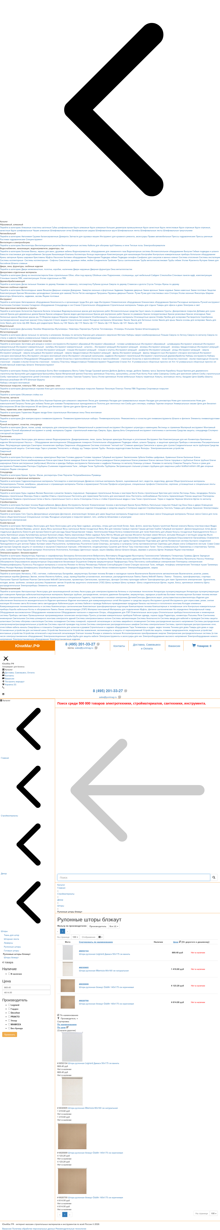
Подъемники (6, 498)
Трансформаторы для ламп (161, 579)
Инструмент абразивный (78, 343)
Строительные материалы (123, 304)
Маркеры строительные (11, 495)
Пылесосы (27, 564)
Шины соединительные (148, 582)
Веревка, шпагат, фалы (35, 528)
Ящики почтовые (51, 295)
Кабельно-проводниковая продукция (120, 603)
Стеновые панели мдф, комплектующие (192, 275)
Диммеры (25, 576)
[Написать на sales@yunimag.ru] (9, 653)
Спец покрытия (45, 319)
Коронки (49, 400)
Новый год (176, 504)
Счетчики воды (33, 448)
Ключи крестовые (54, 460)
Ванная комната (179, 525)
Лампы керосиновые (75, 534)
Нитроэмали (85, 316)
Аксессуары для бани (44, 525)
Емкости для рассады (54, 531)
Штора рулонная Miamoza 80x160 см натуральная (104, 969)
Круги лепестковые (169, 227)
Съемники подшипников (60, 465)
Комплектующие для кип (175, 439)
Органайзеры (199, 537)
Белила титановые (52, 310)
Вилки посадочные (89, 528)
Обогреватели (7, 561)
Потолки (104, 483)
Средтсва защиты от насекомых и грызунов (33, 546)
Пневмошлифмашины (11, 564)
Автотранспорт (28, 591)
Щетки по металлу (202, 498)
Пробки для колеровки (175, 316)
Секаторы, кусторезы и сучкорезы (115, 543)
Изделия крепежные (57, 600)
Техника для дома (180, 627)
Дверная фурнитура (100, 269)
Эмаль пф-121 (120, 322)
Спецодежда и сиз (64, 304)
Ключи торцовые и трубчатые (178, 460)
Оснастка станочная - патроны (44, 361)
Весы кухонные (54, 528)
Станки (77, 304)
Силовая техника (20, 304)
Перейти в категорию (10, 227)
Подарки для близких (47, 507)
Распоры (31, 465)
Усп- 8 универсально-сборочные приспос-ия (149, 361)
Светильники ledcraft (48, 579)
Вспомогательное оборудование (167, 251)
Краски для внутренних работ (108, 313)
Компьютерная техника (140, 606)
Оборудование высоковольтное (15, 612)
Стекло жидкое (60, 319)
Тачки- (153, 546)
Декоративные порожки (32, 388)
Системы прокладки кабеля (133, 579)
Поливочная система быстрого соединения (189, 540)
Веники (19, 528)
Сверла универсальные (28, 337)
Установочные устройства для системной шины (23, 630)
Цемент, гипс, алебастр (95, 516)
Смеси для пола (209, 513)
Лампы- (160, 576)
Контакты (119, 646)
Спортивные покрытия (158, 388)
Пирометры (85, 328)
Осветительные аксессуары (144, 612)
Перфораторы (121, 561)
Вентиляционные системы (74, 245)
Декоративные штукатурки (47, 513)
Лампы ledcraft (148, 576)
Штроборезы (45, 567)
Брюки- (24, 474)
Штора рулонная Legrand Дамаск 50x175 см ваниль (104, 952)
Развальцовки (20, 465)
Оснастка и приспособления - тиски (149, 358)
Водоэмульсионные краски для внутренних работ (86, 310)
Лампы (137, 576)
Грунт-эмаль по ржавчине (151, 310)
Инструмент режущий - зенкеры (132, 346)
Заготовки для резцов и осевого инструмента (43, 343)
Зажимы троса (149, 370)
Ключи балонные (185, 457)
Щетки (160, 549)
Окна (184, 504)
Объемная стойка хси (32, 394)
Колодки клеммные (191, 603)
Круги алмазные (81, 227)
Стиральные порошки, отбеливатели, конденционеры (81, 546)
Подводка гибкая (109, 257)
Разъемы (192, 615)
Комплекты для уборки (161, 531)
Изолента (50, 576)
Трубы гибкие (174, 260)
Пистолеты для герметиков (85, 495)
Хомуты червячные (145, 376)
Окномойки (132, 537)
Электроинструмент (44, 364)
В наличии (16, 973)
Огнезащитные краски (145, 316)
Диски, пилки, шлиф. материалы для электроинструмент (49, 427)
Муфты (49, 257)
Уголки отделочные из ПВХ (53, 278)
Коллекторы (80, 254)
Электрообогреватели (154, 245)
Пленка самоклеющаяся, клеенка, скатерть (78, 540)
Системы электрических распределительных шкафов (113, 624)
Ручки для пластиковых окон (155, 292)
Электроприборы (29, 585)
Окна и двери (194, 504)
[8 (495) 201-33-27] (12, 653)
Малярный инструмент (192, 427)
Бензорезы (69, 555)
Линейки (37, 328)
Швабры (110, 549)
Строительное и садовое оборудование (109, 627)
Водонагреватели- (62, 439)
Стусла (150, 284)
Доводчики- (76, 289)
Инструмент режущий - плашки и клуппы (95, 349)
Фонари (10, 567)
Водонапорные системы (139, 251)
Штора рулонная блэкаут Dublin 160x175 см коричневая (106, 1002)
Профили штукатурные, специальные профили (131, 483)
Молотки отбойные (151, 558)
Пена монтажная (93, 412)
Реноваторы (92, 564)
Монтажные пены (75, 412)
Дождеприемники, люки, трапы (87, 439)
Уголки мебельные (126, 376)
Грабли (157, 528)
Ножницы (209, 558)
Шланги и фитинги (181, 418)
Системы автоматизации (124, 618)
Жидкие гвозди (39, 412)
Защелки (211, 289)
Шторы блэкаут (11, 957)
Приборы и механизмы (190, 442)
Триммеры (212, 564)
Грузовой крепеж (100, 370)
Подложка (141, 388)
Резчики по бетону (76, 564)
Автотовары (27, 525)
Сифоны (54, 260)
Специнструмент (34, 239)
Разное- (130, 292)
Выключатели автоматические (164, 573)
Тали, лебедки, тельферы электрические (170, 564)
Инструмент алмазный (191, 343)
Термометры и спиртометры (193, 546)
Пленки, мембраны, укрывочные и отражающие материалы (46, 483)
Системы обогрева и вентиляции (28, 621)
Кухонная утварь (56, 534)
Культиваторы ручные (36, 534)
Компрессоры (61, 558)
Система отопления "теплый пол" (107, 445)
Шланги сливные (19, 263)
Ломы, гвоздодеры (199, 492)
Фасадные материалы (100, 319)
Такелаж (77, 376)
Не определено (180, 609)
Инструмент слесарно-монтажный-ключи (47, 355)
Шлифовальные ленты (128, 230)
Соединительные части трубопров (192, 445)
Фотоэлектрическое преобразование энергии (144, 633)
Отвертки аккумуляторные (100, 561)
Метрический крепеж (72, 373)
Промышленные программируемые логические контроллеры (58, 615)
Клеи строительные (58, 275)
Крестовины (39, 257)
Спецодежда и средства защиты (110, 507)
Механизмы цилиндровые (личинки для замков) (48, 292)
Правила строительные (24, 498)
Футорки (203, 260)
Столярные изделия (136, 507)
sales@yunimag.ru (84, 647)
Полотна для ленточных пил (111, 403)
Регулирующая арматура (18, 445)
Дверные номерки (61, 289)
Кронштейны (49, 373)
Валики (39, 492)
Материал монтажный (98, 609)
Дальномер (26, 328)
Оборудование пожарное (79, 442)
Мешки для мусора (123, 534)
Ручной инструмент (210, 301)
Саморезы (164, 373)
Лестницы (184, 492)
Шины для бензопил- (52, 406)
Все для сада (91, 301)
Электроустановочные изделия (65, 639)
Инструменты (74, 504)
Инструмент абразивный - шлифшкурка (160, 343)
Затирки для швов (96, 513)
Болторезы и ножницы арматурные (38, 457)
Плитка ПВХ (130, 388)
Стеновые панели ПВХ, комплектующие (19, 278)
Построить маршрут (14, 681)
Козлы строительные (148, 492)
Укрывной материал (32, 549)
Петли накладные (87, 292)
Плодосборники (137, 540)
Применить (9, 1034)
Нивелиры (74, 328)
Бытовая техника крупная (179, 594)
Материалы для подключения (124, 609)
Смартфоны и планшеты (40, 627)
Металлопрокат (16, 442)
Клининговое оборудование (155, 301)
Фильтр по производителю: (72, 925)
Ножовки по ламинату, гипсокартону (74, 284)
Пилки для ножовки (53, 403)
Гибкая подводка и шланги (206, 251)
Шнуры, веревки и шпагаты (143, 549)
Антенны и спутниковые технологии (135, 591)
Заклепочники (130, 457)
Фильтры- (145, 448)
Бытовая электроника (10, 597)
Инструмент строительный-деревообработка (163, 355)
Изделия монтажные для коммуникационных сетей (93, 600)
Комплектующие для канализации (124, 254)
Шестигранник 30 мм (31, 406)
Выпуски (188, 251)
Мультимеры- (61, 328)
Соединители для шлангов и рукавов (71, 627)
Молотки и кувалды (56, 463)
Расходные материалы (188, 301)
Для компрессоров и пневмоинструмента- (42, 418)
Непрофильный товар (200, 609)
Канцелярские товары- (82, 531)
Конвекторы (194, 439)
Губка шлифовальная (62, 227)
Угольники (129, 328)
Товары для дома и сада (201, 627)
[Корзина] (2, 653)
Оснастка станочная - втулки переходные (188, 358)
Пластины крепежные (94, 373)
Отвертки (177, 463)
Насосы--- (29, 442)
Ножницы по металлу (122, 463)
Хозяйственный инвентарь (13, 364)
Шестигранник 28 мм (10, 406)
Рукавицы (96, 474)
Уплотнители (49, 549)
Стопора (173, 292)
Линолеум (110, 388)
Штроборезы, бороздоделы (65, 567)
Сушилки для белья (118, 546)
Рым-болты (141, 373)
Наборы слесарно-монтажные (15, 382)
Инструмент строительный (127, 355)
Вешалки (47, 289)
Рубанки (102, 564)
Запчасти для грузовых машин (84, 236)
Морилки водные (50, 316)
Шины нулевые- (128, 582)
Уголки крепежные (107, 376)
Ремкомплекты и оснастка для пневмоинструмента (146, 418)
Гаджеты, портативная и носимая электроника (105, 597)
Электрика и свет (191, 304)
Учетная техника (84, 633)
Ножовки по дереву (46, 284)
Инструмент (105, 301)
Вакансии (174, 646)
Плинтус (119, 388)
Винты (75, 370)
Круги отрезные (186, 227)
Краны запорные (8, 257)
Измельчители (18, 558)
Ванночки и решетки (54, 492)
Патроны (19, 403)
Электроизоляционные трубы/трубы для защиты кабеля (70, 636)
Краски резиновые (177, 313)
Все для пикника (113, 528)
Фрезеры (18, 567)
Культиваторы (89, 558)
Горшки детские (146, 528)
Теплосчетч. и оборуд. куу (70, 448)
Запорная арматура (112, 439)
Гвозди (88, 370)
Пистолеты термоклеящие (171, 495)
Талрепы (86, 376)
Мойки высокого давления (129, 558)
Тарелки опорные (164, 403)
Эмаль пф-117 (90, 322)
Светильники (19, 618)
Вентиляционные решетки (48, 245)
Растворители (193, 316)
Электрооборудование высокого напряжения (165, 636)
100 (76, 936)
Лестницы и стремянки (169, 427)
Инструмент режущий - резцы (163, 349)
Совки (210, 543)
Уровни (138, 328)
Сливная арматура (133, 445)
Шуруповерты (86, 567)
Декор (64, 504)
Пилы (131, 561)
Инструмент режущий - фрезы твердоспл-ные (142, 352)
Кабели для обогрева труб (101, 245)
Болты (50, 370)
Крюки (59, 373)
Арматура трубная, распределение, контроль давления (91, 594)
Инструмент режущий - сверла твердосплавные (65, 352)
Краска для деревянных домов (23, 313)
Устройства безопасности (59, 630)
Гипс (23, 513)
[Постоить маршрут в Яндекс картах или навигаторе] (6, 653)
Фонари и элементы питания (107, 633)
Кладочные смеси (136, 513)
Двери (58, 504)
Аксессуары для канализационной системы (58, 591)
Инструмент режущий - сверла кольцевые (20, 352)
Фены (3, 567)
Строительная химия (78, 319)
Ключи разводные (104, 460)
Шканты (209, 376)
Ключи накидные (72, 460)
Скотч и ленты (72, 498)
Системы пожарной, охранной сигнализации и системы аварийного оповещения (106, 621)
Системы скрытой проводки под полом (67, 624)
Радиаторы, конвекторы (176, 615)
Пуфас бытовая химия (40, 543)
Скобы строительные (209, 373)
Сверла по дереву (118, 284)
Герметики (26, 412)
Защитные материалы (116, 513)
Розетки (33, 579)
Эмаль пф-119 (105, 322)
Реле (200, 615)
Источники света (18, 603)
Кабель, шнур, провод (66, 576)
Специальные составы (38, 516)
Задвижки (118, 289)
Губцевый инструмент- (173, 528)
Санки (95, 543)
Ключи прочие (88, 460)
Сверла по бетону (178, 334)
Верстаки (61, 457)
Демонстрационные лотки (197, 528)
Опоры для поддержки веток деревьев (158, 537)
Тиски (90, 465)
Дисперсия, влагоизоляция (73, 513)
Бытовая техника (29, 504)
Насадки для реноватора (158, 400)
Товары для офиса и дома (170, 304)
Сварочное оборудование (77, 445)
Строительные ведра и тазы (122, 498)
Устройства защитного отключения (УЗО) (84, 582)
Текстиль (168, 507)
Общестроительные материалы (189, 480)
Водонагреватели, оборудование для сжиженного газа (99, 251)
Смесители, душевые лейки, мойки (76, 260)
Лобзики (111, 558)
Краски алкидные (54, 313)
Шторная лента (11, 938)
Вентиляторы (27, 245)
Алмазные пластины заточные (36, 227)
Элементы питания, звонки (51, 585)
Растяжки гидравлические (12, 239)
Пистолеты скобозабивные (144, 495)
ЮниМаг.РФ (27, 646)
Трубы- (102, 448)
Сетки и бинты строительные (51, 498)
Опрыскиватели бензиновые (61, 561)
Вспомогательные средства (124, 310)
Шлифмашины (31, 567)
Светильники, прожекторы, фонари (102, 579)
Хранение (198, 507)
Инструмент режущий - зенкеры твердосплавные (172, 346)
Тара (131, 627)
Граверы (188, 555)
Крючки (20, 292)
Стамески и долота (136, 284)
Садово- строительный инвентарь (81, 430)
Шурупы (41, 379)
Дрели (196, 555)
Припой (15, 579)
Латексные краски (9, 316)
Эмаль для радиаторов (41, 322)
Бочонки (25, 251)
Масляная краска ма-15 (30, 316)
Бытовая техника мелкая (205, 594)
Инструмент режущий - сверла (194, 349)
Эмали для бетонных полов (144, 319)
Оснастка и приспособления (77, 358)
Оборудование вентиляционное (50, 442)
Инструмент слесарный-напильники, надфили (91, 355)
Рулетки (95, 328)
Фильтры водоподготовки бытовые (123, 448)
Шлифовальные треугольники (177, 230)
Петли (75, 292)
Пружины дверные (117, 292)
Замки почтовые (199, 289)
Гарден (14, 1008)
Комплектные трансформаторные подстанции (105, 606)
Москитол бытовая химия (145, 534)
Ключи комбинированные (33, 460)
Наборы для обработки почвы (49, 537)
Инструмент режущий (105, 346)
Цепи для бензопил (206, 403)
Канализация (58, 254)
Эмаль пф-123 (135, 322)
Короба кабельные (18, 609)
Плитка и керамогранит (87, 483)
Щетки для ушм (88, 406)
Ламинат (100, 388)
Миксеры (28, 495)
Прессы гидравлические (183, 236)
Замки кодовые (165, 289)
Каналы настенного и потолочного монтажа (160, 603)
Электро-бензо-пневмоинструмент (110, 567)
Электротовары (210, 507)
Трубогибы (99, 465)
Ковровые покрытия (85, 388)
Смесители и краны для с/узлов (159, 445)
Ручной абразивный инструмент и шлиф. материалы (38, 430)
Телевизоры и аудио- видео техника (152, 627)
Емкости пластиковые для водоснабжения (20, 254)
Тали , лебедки (79, 465)
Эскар (14, 1020)
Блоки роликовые (37, 370)
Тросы (94, 376)
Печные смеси (194, 513)
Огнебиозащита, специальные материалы (112, 316)
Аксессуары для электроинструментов (98, 591)
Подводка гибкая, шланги (134, 442)
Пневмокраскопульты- (110, 418)
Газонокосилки (152, 555)
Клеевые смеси (153, 513)
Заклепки (161, 370)
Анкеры (25, 370)
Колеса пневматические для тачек (132, 531)
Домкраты (64, 236)
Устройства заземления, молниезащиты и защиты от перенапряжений (107, 630)
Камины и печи (121, 245)
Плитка (32, 507)
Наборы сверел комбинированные (143, 334)
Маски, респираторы (47, 474)
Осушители (81, 561)
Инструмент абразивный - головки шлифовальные (116, 343)
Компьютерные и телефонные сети (169, 606)
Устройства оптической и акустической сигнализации (49, 633)
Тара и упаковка (49, 448)
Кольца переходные (97, 254)
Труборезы (110, 465)
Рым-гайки (153, 373)
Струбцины (42, 465)
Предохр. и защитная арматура (162, 442)
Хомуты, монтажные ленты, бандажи (173, 376)
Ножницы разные (86, 537)
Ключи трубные (201, 460)
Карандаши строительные (98, 492)
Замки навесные (182, 289)
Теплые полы (136, 245)
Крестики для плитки (169, 492)
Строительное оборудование (95, 304)
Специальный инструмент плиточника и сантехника (151, 430)
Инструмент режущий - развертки (132, 349)
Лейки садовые (92, 534)
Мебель (145, 504)
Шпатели (188, 498)
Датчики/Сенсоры (136, 597)
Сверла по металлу (197, 334)
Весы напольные (71, 528)
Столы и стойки (99, 498)
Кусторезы (102, 558)
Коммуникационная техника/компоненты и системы (25, 606)
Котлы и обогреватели (39, 609)
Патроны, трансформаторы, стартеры (192, 576)
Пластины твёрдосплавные (73, 361)
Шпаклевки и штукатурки (119, 516)
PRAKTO (15, 1016)
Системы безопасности (148, 618)
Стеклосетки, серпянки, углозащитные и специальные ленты (185, 483)
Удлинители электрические (13, 519)
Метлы (109, 534)
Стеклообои (166, 275)
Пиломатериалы (8, 483)
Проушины (102, 292)
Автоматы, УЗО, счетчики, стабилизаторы (41, 573)
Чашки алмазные (41, 230)
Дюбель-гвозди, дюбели (129, 370)
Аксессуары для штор (65, 525)
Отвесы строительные (60, 495)
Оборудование (30, 358)
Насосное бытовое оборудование (70, 257)
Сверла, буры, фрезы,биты (111, 430)
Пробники (24, 579)
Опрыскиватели (185, 537)
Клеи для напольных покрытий (60, 388)
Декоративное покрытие (184, 310)
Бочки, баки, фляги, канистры (137, 525)
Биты (41, 400)
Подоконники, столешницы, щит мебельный (129, 275)
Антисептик (26, 310)
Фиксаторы (199, 292)
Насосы (200, 558)
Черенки (179, 498)
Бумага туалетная (161, 525)
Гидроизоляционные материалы (37, 480)
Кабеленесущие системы (70, 603)
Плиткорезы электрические (189, 561)
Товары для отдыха (146, 304)
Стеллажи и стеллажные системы (56, 376)
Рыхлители (86, 543)
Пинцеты (187, 463)
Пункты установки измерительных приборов (110, 615)
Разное (3, 421)
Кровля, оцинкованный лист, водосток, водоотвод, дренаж (144, 480)
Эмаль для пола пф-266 (17, 322)
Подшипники (113, 361)
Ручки (137, 292)
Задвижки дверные (133, 289)
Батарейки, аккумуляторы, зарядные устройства (142, 594)
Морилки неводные (68, 316)
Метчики (121, 334)
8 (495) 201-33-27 (80, 644)
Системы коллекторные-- (37, 260)
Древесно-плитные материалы (100, 480)
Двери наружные (81, 269)
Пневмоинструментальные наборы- (80, 418)
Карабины (171, 370)
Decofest (15, 1012)
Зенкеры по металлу (72, 334)
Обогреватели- (103, 537)
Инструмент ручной (160, 600)
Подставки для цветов (156, 540)
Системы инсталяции (209, 257)
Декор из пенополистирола (34, 275)
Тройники (112, 260)
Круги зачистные (151, 227)
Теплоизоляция (28, 486)
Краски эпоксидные (195, 313)
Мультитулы (190, 558)
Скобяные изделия (84, 507)
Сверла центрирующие (90, 337)
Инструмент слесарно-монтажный (182, 352)
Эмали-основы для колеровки (190, 319)
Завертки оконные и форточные (98, 289)
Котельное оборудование (202, 254)
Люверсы (8, 942)
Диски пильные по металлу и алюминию (41, 334)
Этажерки (169, 549)
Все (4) (115, 926)
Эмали (126, 319)
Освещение (207, 504)
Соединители (100, 260)
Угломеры (119, 328)
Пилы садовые (49, 540)
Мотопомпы (178, 558)
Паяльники (5, 579)
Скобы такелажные (9, 376)
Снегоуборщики (115, 564)
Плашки (165, 334)
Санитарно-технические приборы (47, 445)
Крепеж (173, 301)
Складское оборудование (41, 304)
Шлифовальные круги (106, 230)
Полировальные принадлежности (79, 403)
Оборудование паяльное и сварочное (80, 612)
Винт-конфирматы (63, 370)
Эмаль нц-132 (60, 322)
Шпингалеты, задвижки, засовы (27, 295)
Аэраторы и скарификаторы (49, 555)
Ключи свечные (156, 460)
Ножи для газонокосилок (183, 400)
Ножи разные (71, 537)
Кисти (134, 492)
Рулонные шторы (12, 946)
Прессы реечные (204, 236)
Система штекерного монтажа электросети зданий (51, 618)
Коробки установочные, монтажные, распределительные (105, 576)
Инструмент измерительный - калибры (35, 346)
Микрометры (48, 328)
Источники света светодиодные (42, 603)
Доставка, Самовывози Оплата (146, 646)
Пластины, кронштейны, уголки (120, 373)
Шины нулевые (112, 582)
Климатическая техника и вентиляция (108, 504)
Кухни (138, 504)
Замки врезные (150, 289)
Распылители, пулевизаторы (66, 543)
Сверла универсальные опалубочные (59, 337)
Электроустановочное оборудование (31, 639)
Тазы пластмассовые (139, 546)
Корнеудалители (201, 531)
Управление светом (54, 582)
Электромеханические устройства (167, 448)
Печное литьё (34, 540)
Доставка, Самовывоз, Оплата (20, 672)
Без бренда (17, 1028)
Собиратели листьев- (196, 543)
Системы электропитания (152, 624)
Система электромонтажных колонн (93, 618)
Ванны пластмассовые (199, 525)
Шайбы (200, 376)
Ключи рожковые (140, 460)
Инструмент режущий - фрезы (104, 352)
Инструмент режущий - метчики (27, 349)
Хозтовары (74, 549)
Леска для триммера (98, 400)
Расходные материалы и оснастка (50, 564)
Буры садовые (28, 492)
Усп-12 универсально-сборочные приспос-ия (194, 361)
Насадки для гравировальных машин (127, 400)
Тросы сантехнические (128, 260)
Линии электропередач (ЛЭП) (72, 609)
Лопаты (212, 492)
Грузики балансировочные (46, 236)
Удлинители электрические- (189, 579)
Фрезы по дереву (170, 284)
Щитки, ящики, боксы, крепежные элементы (181, 582)
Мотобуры (166, 558)
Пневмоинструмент (96, 361)
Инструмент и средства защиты (134, 600)
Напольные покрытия (160, 504)
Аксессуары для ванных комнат (36, 439)
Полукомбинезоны (82, 474)
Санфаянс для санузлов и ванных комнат (157, 257)
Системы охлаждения (55, 621)
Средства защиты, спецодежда (192, 430)
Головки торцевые (92, 457)
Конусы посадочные (182, 531)
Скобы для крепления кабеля (184, 373)
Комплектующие (8, 292)
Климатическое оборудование (126, 301)
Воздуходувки (125, 555)
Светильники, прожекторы (71, 579)
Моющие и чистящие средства (191, 534)
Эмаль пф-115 (75, 322)
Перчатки (67, 474)
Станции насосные (140, 564)
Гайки (82, 370)
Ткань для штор (11, 934)
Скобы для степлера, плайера (140, 403)
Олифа (159, 316)
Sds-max (25, 400)
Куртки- (32, 474)
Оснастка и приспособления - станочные (111, 358)
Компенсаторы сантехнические (66, 606)
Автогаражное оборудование (35, 301)
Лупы (103, 534)
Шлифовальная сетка (60, 230)
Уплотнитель (62, 549)
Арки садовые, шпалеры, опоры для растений (99, 525)
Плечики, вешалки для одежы (114, 540)
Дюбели (113, 370)
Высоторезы (138, 555)
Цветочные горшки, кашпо (93, 549)
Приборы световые (18, 615)
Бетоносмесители (84, 555)
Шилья (118, 549)
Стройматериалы (155, 507)
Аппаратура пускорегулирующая (170, 591)
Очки (60, 474)
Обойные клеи (99, 275)
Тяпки (19, 549)
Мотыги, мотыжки (167, 534)
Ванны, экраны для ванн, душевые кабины (51, 251)
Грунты (29, 513)
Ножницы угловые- (142, 463)
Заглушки (46, 254)
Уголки (185, 260)
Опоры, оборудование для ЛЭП (114, 612)
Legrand (15, 1004)
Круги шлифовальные (21, 230)
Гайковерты (165, 555)
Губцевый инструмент (112, 457)
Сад (60, 507)
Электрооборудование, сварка (143, 567)
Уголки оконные (186, 292)
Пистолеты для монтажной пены (115, 495)
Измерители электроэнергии (40, 558)
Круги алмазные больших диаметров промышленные (116, 227)
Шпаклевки (117, 319)
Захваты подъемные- (74, 492)
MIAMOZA (16, 1024)
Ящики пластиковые (184, 549)
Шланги (30, 364)
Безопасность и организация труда (67, 301)
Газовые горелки (130, 528)
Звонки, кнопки (37, 576)
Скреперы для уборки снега (171, 543)
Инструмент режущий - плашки (59, 349)
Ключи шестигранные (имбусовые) (29, 463)
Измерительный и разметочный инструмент (99, 427)
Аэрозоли (37, 310)
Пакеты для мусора (17, 540)
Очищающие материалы (174, 513)
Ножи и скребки (41, 495)
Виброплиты (99, 555)
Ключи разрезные (122, 460)
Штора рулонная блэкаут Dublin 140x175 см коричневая (106, 986)
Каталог (85, 504)
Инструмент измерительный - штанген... (74, 346)
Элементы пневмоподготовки (205, 418)
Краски (42, 313)
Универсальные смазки (185, 403)
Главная (61, 887)
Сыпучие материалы (10, 486)
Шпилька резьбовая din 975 (13, 379)
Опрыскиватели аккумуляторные (31, 561)
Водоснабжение (46, 504)
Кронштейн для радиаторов (28, 373)
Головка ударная (74, 457)
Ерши (68, 531)
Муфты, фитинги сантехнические (156, 609)
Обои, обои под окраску (80, 275)
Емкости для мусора (33, 531)
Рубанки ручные (100, 284)
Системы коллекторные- (12, 260)
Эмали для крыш (166, 319)
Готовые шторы (11, 950)
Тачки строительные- (146, 498)
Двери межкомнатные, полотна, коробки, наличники (47, 269)
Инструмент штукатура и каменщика (139, 427)
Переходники (93, 257)
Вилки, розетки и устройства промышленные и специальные (51, 597)
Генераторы (177, 555)
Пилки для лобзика (34, 403)
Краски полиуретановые (155, 313)
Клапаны (69, 254)
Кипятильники (101, 531)
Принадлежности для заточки (14, 543)
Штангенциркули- (151, 328)
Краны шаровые (25, 257)
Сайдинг (155, 275)
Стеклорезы (86, 498)
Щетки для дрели (71, 406)
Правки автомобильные (159, 236)
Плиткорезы (208, 495)
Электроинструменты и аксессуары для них (120, 636)
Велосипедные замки (31, 289)
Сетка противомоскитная (145, 543)
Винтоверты (112, 555)
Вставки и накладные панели (120, 573)
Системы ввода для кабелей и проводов (180, 618)
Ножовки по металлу (162, 463)
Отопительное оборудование (106, 442)
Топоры (158, 284)
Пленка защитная (193, 495)
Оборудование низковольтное (46, 612)
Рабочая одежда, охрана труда (148, 615)
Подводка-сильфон (127, 257)
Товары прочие (90, 448)
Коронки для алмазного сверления (100, 334)
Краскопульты (75, 558)
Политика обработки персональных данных (33, 1228)
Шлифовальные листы (151, 230)
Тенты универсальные (168, 546)
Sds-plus (34, 400)
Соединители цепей (29, 376)
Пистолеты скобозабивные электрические (154, 561)
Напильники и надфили (99, 463)
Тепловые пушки (199, 564)
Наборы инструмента (196, 355)
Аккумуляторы (28, 555)
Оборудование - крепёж (50, 358)
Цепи (194, 376)
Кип (161, 439)
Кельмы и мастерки (121, 492)
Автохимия (26, 236)
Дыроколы (17, 531)
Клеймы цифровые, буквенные (161, 457)
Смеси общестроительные (13, 516)
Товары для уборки (182, 507)
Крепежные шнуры (16, 534)
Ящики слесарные (19, 468)
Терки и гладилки (165, 498)
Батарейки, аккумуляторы (75, 573)
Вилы (101, 528)
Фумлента (194, 260)
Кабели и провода (92, 603)
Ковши (112, 531)
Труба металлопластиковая (153, 260)
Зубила (141, 457)
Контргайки (146, 254)
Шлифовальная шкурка (83, 230)
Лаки (208, 313)
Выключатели (141, 573)
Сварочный (5, 451)
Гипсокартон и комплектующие (69, 480)
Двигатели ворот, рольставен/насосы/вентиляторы (171, 597)
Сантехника (6, 304)
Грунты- (168, 310)
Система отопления (188, 257)
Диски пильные (28, 284)
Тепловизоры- (107, 328)
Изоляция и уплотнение (134, 439)
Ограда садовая (119, 537)
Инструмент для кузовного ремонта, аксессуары (123, 236)
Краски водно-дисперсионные (78, 313)
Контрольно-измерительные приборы (171, 254)
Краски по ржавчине (133, 313)
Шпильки (32, 379)
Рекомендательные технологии (71, 1228)
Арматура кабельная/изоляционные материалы (39, 594)
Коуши (180, 370)
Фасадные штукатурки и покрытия (66, 516)
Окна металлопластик (121, 269)
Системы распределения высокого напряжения (170, 621)
